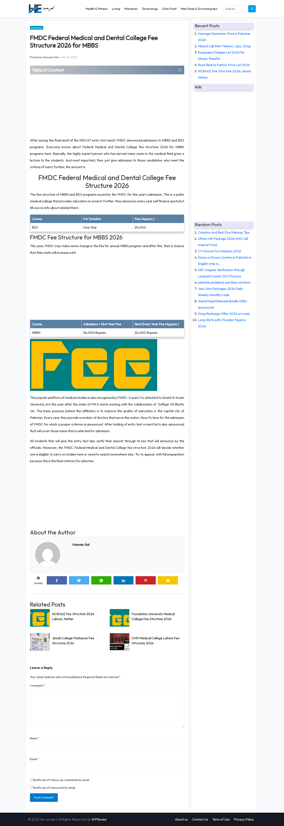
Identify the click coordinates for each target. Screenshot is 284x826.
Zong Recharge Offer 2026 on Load (223, 314)
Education (36, 27)
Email (34, 759)
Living (116, 9)
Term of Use (221, 819)
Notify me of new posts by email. (54, 788)
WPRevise (98, 819)
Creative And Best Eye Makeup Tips (223, 232)
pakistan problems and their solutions (224, 282)
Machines (131, 9)
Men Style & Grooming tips (199, 9)
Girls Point (169, 9)
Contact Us (200, 819)
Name (35, 738)
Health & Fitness (96, 9)
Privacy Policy (244, 819)
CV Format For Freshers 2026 (219, 251)
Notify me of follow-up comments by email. (61, 780)
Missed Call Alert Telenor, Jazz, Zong (224, 46)
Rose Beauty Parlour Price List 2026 (224, 65)
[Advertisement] (107, 105)
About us (181, 819)
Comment (37, 685)
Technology (150, 9)
